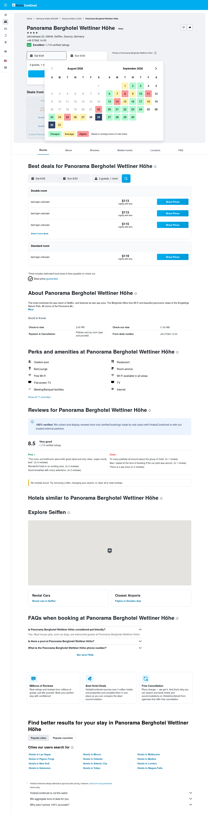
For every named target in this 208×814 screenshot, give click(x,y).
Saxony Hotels (68, 18)
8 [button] (98, 94)
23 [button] (51, 117)
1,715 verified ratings (57, 45)
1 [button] (98, 86)
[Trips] (5, 51)
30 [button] (51, 125)
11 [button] (67, 101)
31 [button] (59, 125)
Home (29, 18)
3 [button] (59, 94)
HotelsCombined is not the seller (49, 793)
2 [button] (52, 94)
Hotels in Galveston (40, 768)
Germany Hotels (43, 18)
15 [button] (98, 101)
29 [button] (98, 117)
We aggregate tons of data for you (49, 799)
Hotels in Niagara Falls (149, 768)
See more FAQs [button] (85, 654)
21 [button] (90, 109)
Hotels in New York (39, 763)
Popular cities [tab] (38, 737)
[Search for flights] (5, 15)
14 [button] (90, 101)
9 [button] (52, 101)
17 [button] (59, 109)
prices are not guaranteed (100, 783)
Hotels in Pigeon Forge (41, 758)
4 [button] (67, 94)
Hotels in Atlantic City (95, 763)
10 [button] (59, 101)
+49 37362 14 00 (36, 40)
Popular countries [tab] (63, 737)
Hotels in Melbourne (148, 754)
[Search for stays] (5, 22)
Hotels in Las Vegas (40, 754)
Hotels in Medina (146, 758)
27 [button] (83, 117)
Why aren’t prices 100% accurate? (49, 805)
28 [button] (90, 117)
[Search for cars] (5, 28)
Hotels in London (147, 763)
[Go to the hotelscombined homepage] (24, 5)
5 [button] (75, 94)
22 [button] (98, 109)
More (31, 309)
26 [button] (75, 117)
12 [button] (75, 101)
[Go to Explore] (5, 42)
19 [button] (75, 109)
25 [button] (67, 117)
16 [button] (51, 109)
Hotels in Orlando (93, 758)
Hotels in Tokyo (91, 768)
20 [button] (83, 109)
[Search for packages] (5, 35)
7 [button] (91, 94)
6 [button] (83, 94)
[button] (5, 5)
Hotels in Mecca (92, 754)
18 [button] (67, 109)
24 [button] (59, 117)
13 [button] (83, 101)
